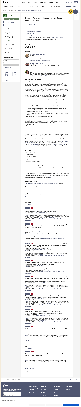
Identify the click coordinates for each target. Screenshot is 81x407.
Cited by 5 (27, 283)
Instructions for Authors (9, 39)
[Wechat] (34, 47)
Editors (28, 26)
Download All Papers (65, 188)
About (56, 2)
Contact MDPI (31, 392)
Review (29, 204)
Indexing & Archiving (8, 45)
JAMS (55, 396)
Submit (75, 2)
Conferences (7, 53)
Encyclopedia (56, 395)
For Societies (43, 395)
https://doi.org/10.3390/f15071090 (40, 282)
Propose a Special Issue (11, 24)
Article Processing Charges (34, 388)
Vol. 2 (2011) (14, 77)
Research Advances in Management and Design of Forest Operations (29, 10)
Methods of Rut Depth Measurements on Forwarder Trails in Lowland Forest (43, 295)
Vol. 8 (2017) (14, 71)
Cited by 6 (27, 316)
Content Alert (75, 379)
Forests (9, 10)
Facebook (68, 389)
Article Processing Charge (9, 44)
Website (44, 54)
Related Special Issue (30, 33)
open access (33, 145)
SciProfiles (56, 393)
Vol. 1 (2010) (14, 79)
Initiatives (51, 2)
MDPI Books (56, 389)
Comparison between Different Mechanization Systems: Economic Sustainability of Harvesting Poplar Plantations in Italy (45, 354)
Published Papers (30, 35)
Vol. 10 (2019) (5, 79)
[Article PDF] (68, 208)
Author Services (43, 2)
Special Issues (13, 10)
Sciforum (55, 388)
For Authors (43, 388)
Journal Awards (7, 52)
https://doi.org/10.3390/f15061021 (40, 298)
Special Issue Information (31, 28)
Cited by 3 (27, 266)
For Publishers (43, 393)
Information (35, 2)
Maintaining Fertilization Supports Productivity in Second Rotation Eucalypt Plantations (46, 209)
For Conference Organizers (46, 396)
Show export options (29, 196)
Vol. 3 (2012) (14, 76)
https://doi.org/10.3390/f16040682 (40, 249)
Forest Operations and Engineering (56, 37)
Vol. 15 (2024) (5, 73)
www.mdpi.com (42, 131)
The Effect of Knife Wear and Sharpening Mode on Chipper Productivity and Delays (45, 262)
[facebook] (32, 47)
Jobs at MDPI (31, 393)
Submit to (11, 19)
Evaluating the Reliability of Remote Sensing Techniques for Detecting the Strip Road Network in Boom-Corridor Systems (45, 226)
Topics (29, 2)
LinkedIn (67, 388)
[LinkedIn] (30, 47)
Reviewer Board (7, 35)
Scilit (54, 392)
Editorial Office (7, 55)
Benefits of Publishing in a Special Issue (34, 31)
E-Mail (41, 54)
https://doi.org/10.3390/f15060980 (40, 315)
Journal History (7, 51)
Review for (11, 22)
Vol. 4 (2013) (14, 75)
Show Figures (28, 220)
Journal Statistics (8, 49)
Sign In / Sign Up (69, 2)
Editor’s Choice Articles (9, 47)
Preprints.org (56, 391)
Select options (6, 392)
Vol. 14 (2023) (5, 74)
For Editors (43, 391)
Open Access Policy (32, 391)
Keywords (28, 29)
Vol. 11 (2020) (5, 77)
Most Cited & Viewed (8, 48)
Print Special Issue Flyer (31, 24)
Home (7, 31)
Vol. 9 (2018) (5, 80)
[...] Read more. (51, 217)
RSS (70, 379)
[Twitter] (28, 47)
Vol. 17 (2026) (5, 71)
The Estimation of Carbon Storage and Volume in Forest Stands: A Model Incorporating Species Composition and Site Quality (46, 246)
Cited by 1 (27, 213)
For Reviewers (43, 389)
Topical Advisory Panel (9, 36)
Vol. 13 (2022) (5, 75)
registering (48, 131)
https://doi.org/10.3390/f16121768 (41, 231)
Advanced (74, 6)
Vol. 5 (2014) (14, 74)
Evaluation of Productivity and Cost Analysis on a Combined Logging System (43, 311)
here (50, 177)
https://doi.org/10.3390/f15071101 (40, 265)
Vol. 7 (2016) (14, 72)
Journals (23, 2)
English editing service (41, 146)
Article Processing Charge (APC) (60, 144)
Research (30, 348)
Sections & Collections (8, 43)
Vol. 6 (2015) (14, 73)
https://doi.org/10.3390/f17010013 (40, 212)
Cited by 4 (27, 299)
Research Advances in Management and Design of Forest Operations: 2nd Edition (40, 183)
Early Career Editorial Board (9, 37)
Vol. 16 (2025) (5, 72)
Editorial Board (7, 33)
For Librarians (43, 392)
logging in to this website (56, 131)
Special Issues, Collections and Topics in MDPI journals (40, 60)
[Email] (26, 47)
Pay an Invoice (31, 389)
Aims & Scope (7, 32)
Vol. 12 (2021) (5, 76)
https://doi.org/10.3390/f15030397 (40, 358)
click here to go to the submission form (36, 133)
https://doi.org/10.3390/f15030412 (40, 332)
